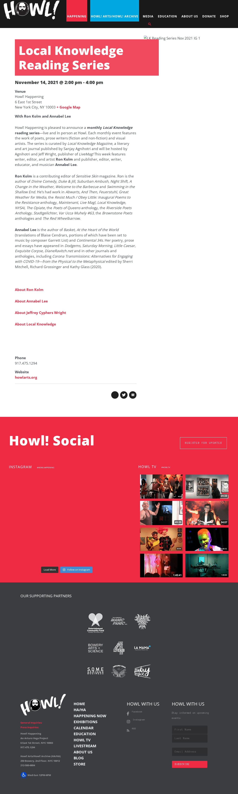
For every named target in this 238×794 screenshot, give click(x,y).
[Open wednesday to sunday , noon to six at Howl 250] (107, 529)
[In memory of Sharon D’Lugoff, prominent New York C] (26, 553)
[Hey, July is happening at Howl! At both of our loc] (67, 529)
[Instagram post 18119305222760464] (107, 506)
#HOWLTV (165, 467)
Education (85, 733)
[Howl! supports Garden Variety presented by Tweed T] (26, 483)
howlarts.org (26, 377)
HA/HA (80, 709)
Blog (79, 757)
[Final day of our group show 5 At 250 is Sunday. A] (26, 506)
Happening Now (90, 715)
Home (79, 703)
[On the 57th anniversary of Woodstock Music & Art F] (67, 483)
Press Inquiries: (29, 727)
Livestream (85, 745)
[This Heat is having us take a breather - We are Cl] (67, 553)
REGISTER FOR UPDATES (203, 443)
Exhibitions (85, 721)
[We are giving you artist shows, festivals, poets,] (26, 529)
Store (79, 764)
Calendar (84, 727)
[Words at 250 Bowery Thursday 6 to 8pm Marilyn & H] (67, 506)
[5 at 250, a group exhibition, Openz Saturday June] (107, 553)
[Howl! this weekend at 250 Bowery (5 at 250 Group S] (107, 483)
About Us (83, 752)
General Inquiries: (31, 722)
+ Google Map (68, 107)
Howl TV (82, 739)
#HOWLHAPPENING (45, 467)
